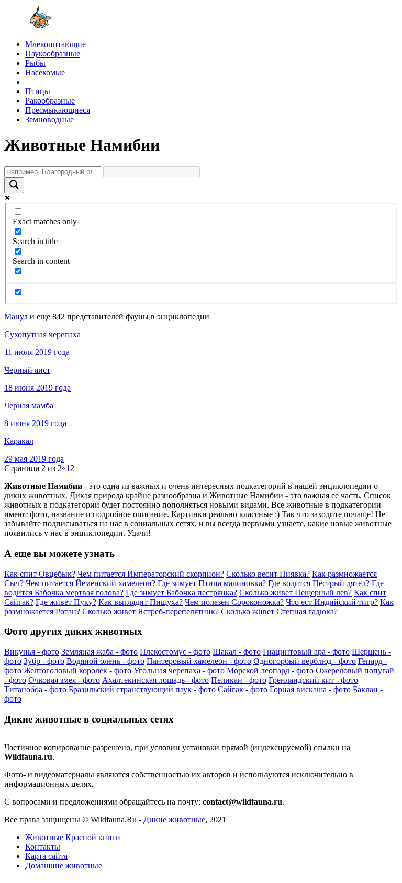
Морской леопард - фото (270, 670)
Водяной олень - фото (105, 661)
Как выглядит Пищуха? (140, 602)
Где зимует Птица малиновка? (212, 583)
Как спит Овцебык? (39, 573)
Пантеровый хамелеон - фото (199, 661)
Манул (16, 316)
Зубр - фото (44, 661)
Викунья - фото (31, 651)
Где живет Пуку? (66, 602)
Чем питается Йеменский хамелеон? (90, 583)
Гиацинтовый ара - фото (306, 651)
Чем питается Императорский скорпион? (150, 573)
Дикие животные (174, 819)
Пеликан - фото (238, 679)
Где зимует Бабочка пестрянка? (181, 592)
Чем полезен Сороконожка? (234, 602)
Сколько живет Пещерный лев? (295, 592)
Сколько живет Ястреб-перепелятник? (150, 611)
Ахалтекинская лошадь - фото (155, 679)
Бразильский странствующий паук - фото (142, 689)
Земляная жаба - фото (99, 651)
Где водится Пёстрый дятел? (319, 583)
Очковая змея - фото (64, 679)
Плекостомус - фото (175, 651)
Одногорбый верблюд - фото (304, 661)
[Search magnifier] (14, 185)
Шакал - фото (237, 651)
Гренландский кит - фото (313, 679)
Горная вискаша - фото (310, 689)
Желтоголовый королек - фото (77, 670)
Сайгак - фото (242, 689)
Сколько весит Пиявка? (268, 573)
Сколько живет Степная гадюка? (279, 611)
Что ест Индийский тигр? (332, 602)
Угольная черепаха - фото (179, 670)
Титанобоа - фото (35, 689)
